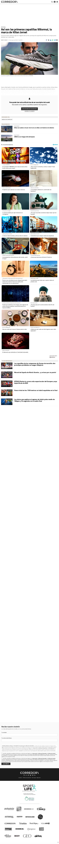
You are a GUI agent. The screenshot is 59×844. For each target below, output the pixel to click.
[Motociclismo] (30, 817)
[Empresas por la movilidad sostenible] (29, 798)
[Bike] (20, 829)
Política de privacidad (27, 777)
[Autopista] (9, 809)
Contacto (20, 777)
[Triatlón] (23, 823)
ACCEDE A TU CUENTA (29, 111)
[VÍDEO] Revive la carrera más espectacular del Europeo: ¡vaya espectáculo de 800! (35, 382)
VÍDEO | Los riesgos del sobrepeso (24, 137)
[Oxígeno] (31, 829)
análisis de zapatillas (7, 119)
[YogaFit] (45, 823)
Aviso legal (34, 777)
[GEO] (27, 836)
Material (3, 27)
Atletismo (9, 363)
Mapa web (39, 777)
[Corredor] (9, 2)
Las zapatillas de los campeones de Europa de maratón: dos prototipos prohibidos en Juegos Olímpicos (34, 364)
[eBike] (8, 836)
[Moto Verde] (19, 817)
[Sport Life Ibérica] (29, 787)
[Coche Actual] (18, 809)
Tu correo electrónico (6, 738)
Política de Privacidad (43, 747)
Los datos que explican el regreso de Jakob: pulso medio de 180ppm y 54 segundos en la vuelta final (34, 400)
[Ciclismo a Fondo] (8, 829)
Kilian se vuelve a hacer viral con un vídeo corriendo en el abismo (34, 128)
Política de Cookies (52, 747)
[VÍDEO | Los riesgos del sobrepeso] (6, 138)
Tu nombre (4, 732)
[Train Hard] (41, 829)
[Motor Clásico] (41, 809)
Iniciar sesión (54, 2)
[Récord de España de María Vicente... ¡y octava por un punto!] (6, 375)
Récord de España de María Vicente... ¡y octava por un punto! (35, 372)
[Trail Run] (33, 823)
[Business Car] (29, 809)
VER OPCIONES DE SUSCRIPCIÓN (29, 108)
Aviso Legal (35, 747)
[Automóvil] (9, 817)
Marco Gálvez (4, 40)
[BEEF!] (17, 836)
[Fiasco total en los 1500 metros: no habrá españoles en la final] (6, 392)
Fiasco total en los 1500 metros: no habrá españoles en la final (35, 390)
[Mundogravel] (38, 836)
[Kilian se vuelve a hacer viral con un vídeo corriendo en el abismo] (6, 129)
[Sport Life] (40, 817)
